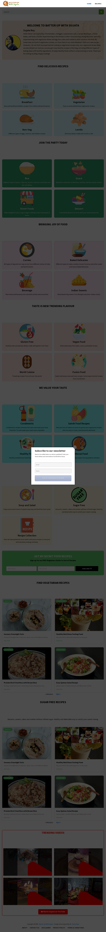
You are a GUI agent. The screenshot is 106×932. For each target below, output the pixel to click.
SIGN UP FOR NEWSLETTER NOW (53, 478)
